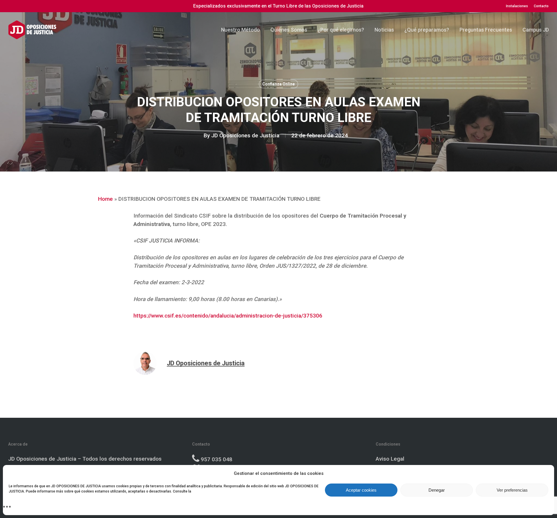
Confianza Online (278, 84)
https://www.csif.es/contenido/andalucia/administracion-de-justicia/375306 (227, 315)
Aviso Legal (390, 458)
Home (105, 199)
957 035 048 (216, 459)
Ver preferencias (512, 490)
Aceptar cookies (361, 490)
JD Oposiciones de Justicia (245, 135)
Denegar (436, 490)
